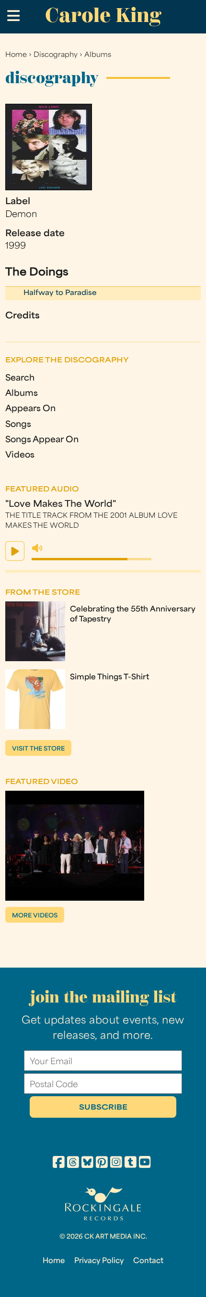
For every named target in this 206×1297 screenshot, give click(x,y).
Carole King (103, 15)
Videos (19, 455)
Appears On (30, 409)
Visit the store (38, 749)
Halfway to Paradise (60, 293)
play (14, 551)
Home (16, 55)
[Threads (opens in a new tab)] (73, 1163)
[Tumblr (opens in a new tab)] (131, 1163)
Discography (56, 55)
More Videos (34, 916)
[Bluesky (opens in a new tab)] (87, 1163)
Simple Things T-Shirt (109, 677)
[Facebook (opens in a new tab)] (59, 1163)
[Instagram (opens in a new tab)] (116, 1163)
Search (19, 378)
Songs (18, 425)
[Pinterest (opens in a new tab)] (102, 1163)
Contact (148, 1261)
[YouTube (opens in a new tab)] (145, 1163)
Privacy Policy (99, 1261)
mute (37, 548)
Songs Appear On (42, 440)
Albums (97, 55)
